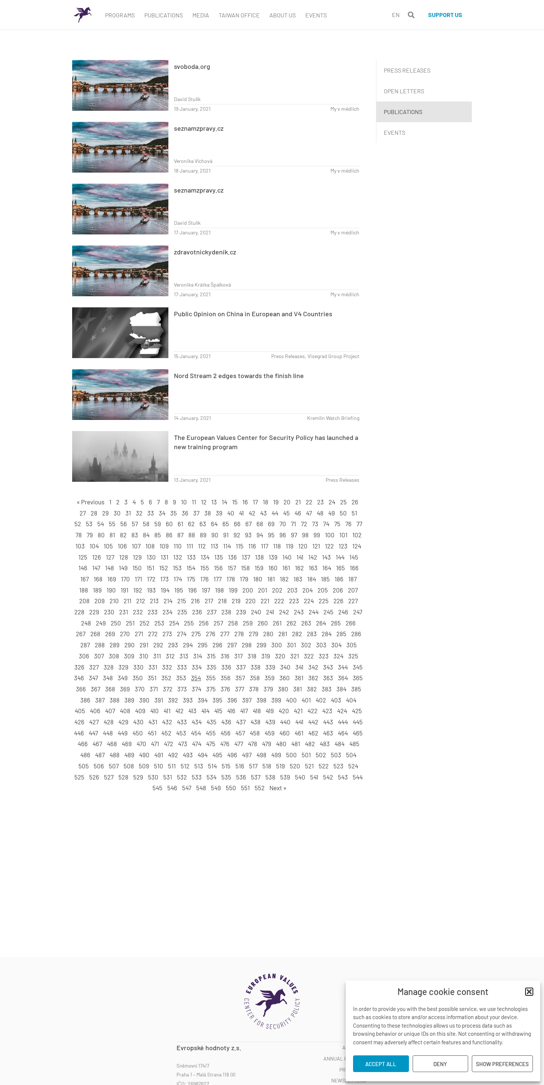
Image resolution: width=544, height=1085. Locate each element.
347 (93, 677)
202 (277, 590)
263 (306, 623)
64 (214, 523)
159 (259, 567)
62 (191, 523)
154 (191, 567)
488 (115, 754)
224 (309, 600)
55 (112, 523)
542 (328, 777)
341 (299, 667)
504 (351, 754)
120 (303, 546)
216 (195, 600)
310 (143, 656)
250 (116, 623)
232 (138, 611)
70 (282, 523)
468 (112, 743)
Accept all (380, 1064)
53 (89, 523)
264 (321, 623)
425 (357, 710)
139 (273, 557)
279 (253, 633)
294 (188, 644)
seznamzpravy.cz (199, 128)
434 (197, 721)
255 (189, 623)
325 (353, 656)
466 (83, 743)
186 (339, 578)
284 (327, 633)
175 (191, 578)
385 (356, 688)
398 (261, 700)
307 (99, 656)
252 (145, 623)
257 (218, 623)
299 (261, 644)
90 (214, 534)
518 (266, 765)
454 (196, 733)
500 (291, 754)
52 (77, 523)
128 (123, 557)
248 (86, 623)
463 (328, 733)
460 (284, 733)
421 (298, 710)
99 (316, 534)
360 (284, 677)
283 (312, 633)
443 (328, 721)
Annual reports (344, 1059)
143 (326, 557)
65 (225, 523)
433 (182, 721)
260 (263, 623)
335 (211, 667)
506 (99, 765)
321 (294, 656)
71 (293, 523)
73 (315, 523)
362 (313, 677)
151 (150, 567)
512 (185, 765)
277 (224, 633)
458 (255, 733)
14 (224, 501)
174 (178, 578)
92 (237, 534)
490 (144, 754)
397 (247, 700)
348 (108, 677)
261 (277, 623)
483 (325, 743)
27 (83, 513)
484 (340, 743)
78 (78, 534)
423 (327, 710)
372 (167, 688)
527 (109, 777)
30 (117, 513)
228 (79, 611)
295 (203, 644)
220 (250, 600)
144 (340, 557)
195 (178, 590)
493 (188, 754)
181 (271, 578)
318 (252, 656)
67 (248, 523)
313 (183, 656)
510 (158, 765)
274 (182, 633)
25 (343, 501)
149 (123, 567)
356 (226, 677)
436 (226, 721)
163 (313, 567)
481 (295, 743)
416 (231, 710)
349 (123, 677)
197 (206, 590)
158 (245, 567)
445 (358, 721)
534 (211, 777)
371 (154, 688)
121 (316, 546)
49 (331, 513)
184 (311, 578)
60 (169, 523)
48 (320, 513)
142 (312, 557)
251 (130, 623)
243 (299, 611)
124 (356, 546)
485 (354, 743)
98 (305, 534)
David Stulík (187, 99)
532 (182, 777)
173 (164, 578)
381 (297, 688)
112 (202, 546)
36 (185, 513)
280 (268, 633)
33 (150, 513)
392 (173, 700)
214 (168, 600)
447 (93, 733)
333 (182, 667)
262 (291, 623)
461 (299, 733)
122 (329, 546)
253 (159, 623)
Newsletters (348, 1081)
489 (129, 754)
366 (81, 688)
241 (270, 611)
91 (226, 534)
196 (192, 590)
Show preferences (502, 1064)
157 (232, 567)
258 (233, 623)
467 (97, 743)
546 (172, 787)
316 (225, 656)
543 (343, 777)
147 (96, 567)
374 (196, 688)
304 (336, 644)
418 (257, 710)
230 (109, 611)
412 (179, 710)
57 (135, 523)
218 (222, 600)
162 (299, 567)
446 (79, 733)
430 (138, 721)
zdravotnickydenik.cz (205, 252)
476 (224, 743)
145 (353, 557)
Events (316, 15)
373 (182, 688)
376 (225, 688)
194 (165, 590)
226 (338, 600)
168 (98, 578)
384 (341, 688)
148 (109, 567)
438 (256, 721)
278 (239, 633)
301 (291, 644)
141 (299, 557)
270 (125, 633)
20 (287, 501)
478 (252, 743)
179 (244, 578)
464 (343, 733)
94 (259, 534)
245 (328, 611)
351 (152, 677)
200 (247, 590)
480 (281, 743)
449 (123, 733)
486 (85, 754)
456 (226, 733)
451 (152, 733)
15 (235, 501)
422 (313, 710)
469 (127, 743)
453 (181, 733)
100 (330, 534)
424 (342, 710)
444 (343, 721)
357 (240, 677)
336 (226, 667)
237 (211, 611)
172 (151, 578)
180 (257, 578)
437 (241, 721)
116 (252, 546)
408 (125, 710)
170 (125, 578)
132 (177, 557)
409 (140, 710)
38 (207, 513)
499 (276, 754)
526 (94, 777)
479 (266, 743)
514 (212, 765)
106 (122, 546)
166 (354, 567)
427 (94, 721)
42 (252, 513)
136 (232, 557)
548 (201, 787)
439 (270, 721)
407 (110, 710)
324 (338, 656)
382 (312, 688)
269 (110, 633)
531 (167, 777)
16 (245, 501)
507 (114, 765)
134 (205, 557)
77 (359, 523)
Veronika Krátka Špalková (202, 284)
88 (191, 534)
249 (101, 623)
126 (96, 557)
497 (247, 754)
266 (351, 623)
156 (218, 567)
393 (188, 700)
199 (233, 590)
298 (247, 644)
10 (184, 501)
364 (343, 677)
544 (358, 777)
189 (97, 590)
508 (129, 765)
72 (304, 523)
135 (218, 557)
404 (351, 700)
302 (306, 644)
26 (355, 501)
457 (240, 733)
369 (125, 688)
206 (338, 590)
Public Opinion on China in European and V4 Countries (253, 314)
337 (241, 667)
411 (167, 710)
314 (197, 656)
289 (115, 644)
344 (343, 667)
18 (265, 501)
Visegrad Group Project (333, 356)
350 (137, 677)
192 (137, 590)
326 (79, 667)
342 (313, 667)
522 (324, 765)
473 (182, 743)
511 (172, 765)
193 (151, 590)
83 (134, 534)
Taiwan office (239, 15)
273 (167, 633)
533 (197, 777)
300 (276, 644)
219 (236, 600)
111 (190, 546)
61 (180, 523)
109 (164, 546)
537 (256, 777)
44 (275, 513)
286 (356, 633)
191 (124, 590)
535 (226, 777)
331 (152, 667)
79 (90, 534)
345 (358, 667)
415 (218, 710)
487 (100, 754)
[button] (529, 991)
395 (217, 700)
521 (309, 765)
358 (255, 677)
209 (99, 600)
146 (82, 567)
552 (260, 787)
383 (327, 688)
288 (100, 644)
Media (200, 15)
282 (297, 633)
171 (138, 578)
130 (151, 557)
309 (129, 656)
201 (262, 590)
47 (309, 513)
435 (211, 721)
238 (226, 611)
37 (196, 513)
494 (203, 754)
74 (326, 523)
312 (170, 656)
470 (141, 743)
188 (83, 590)
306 (84, 656)
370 (140, 688)
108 (150, 546)
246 (343, 611)
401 (306, 700)
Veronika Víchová (193, 161)
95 (271, 534)
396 (232, 700)
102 (357, 534)
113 (214, 546)
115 (240, 546)
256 (204, 623)
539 (285, 777)
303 (321, 644)
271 (139, 633)
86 (169, 534)
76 (348, 523)
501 (306, 754)
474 (196, 743)
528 (123, 777)
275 (196, 633)
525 (79, 777)
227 (353, 600)
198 (219, 590)
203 (292, 590)
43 (263, 513)
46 (298, 513)
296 (217, 644)
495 (217, 754)
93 (248, 534)
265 (336, 623)
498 (261, 754)
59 (157, 523)
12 (203, 501)
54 (100, 523)
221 (265, 600)
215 (181, 600)
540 (300, 777)
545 (157, 787)
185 (325, 578)
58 (146, 523)
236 (197, 611)
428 (109, 721)
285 (341, 633)
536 (241, 777)
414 (205, 710)
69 (271, 523)
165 (340, 567)
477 (238, 743)
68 (259, 523)
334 (197, 667)
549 (216, 787)
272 (153, 633)
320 (280, 656)
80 (101, 534)
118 (277, 546)
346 (79, 677)
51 (354, 513)
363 (328, 677)
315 (211, 656)
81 (112, 534)
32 (139, 513)
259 (248, 623)
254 (174, 623)
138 (259, 557)
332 (167, 667)
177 (218, 578)
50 (343, 513)
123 (343, 546)
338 (256, 667)
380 (283, 688)
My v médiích (344, 109)
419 (270, 710)
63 (202, 523)
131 (164, 557)
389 (129, 700)
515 (226, 765)
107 (136, 546)
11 (194, 501)
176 (204, 578)
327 (94, 667)
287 (85, 644)
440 (285, 721)
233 (153, 611)
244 (314, 611)
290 (129, 644)
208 (84, 600)
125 (82, 557)
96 (282, 534)
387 (100, 700)
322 (309, 656)
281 (282, 633)
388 (115, 700)
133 (191, 557)
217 (209, 600)
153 (177, 567)
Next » (277, 787)
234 (167, 611)
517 (253, 765)
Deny (440, 1064)
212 (140, 600)
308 (114, 656)
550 (231, 787)
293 (173, 644)
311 (157, 656)
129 (137, 557)
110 (178, 546)
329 (123, 667)
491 (158, 754)
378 (254, 688)
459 (270, 733)
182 (284, 578)
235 (182, 611)
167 (84, 578)
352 (166, 677)
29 (105, 513)
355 (211, 677)
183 (297, 578)
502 (321, 754)
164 (326, 567)
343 (328, 667)
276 (210, 633)
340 (285, 667)
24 (332, 501)
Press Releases (288, 356)
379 (268, 688)
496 (232, 754)
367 (95, 688)
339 (270, 667)
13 (214, 501)
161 (286, 567)
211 (127, 600)
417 (244, 710)
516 (239, 765)
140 (287, 557)
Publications (163, 15)
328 (109, 667)
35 (173, 513)
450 (137, 733)
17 (255, 501)
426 (79, 721)
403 (336, 700)
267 (80, 633)
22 (309, 501)
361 (299, 677)
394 (203, 700)
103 (80, 546)
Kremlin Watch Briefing (333, 418)
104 (94, 546)
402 (321, 700)
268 (95, 633)
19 (276, 501)
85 (157, 534)
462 (313, 733)
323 (324, 656)
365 (358, 677)
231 (123, 611)
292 (158, 644)
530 (153, 777)
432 (167, 721)
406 (95, 710)
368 (110, 688)
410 (154, 710)
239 (241, 611)
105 (108, 546)
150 (137, 567)
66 (237, 523)
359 (270, 677)
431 (152, 721)
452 (166, 733)
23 (320, 501)
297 (232, 644)
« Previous (90, 501)
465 (358, 733)
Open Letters (404, 90)
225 (324, 600)
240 (256, 611)
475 (210, 743)
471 (155, 743)
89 (203, 534)
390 (144, 700)
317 (238, 656)
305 (351, 644)
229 (94, 611)
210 (114, 600)
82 (123, 534)
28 (94, 513)
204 (307, 590)
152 (163, 567)
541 (314, 777)
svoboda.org (192, 66)
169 (111, 578)
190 (111, 590)
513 (198, 765)
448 (108, 733)
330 (138, 667)
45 (286, 513)
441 (299, 721)
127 (110, 557)
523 (338, 765)
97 (294, 534)
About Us (282, 15)
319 (265, 656)
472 (168, 743)
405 (80, 710)
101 (343, 534)
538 (270, 777)
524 (353, 765)
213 (154, 600)
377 (239, 688)
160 (273, 567)
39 (219, 513)
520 (295, 765)
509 (144, 765)
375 (211, 688)
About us (354, 1048)
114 (227, 546)
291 (144, 644)
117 (264, 546)
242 (284, 611)
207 (353, 590)
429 (123, 721)
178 (230, 578)
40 (230, 513)
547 (186, 787)
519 (280, 765)
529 (138, 777)
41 (241, 513)
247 (357, 611)
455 (211, 733)
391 (158, 700)
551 (245, 787)
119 (289, 546)
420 (284, 710)
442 (313, 721)
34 (162, 513)
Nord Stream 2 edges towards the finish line (239, 375)
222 (279, 600)
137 (246, 557)
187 (352, 578)
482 (310, 743)
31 (128, 513)
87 (180, 534)
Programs (120, 15)
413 (192, 710)
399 (276, 700)
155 (204, 567)
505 (83, 765)
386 (85, 700)
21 (298, 501)
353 (181, 677)
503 (336, 754)
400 (291, 700)
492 (173, 754)
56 (123, 523)
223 (294, 600)
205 (323, 590)
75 (337, 523)
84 (146, 534)
